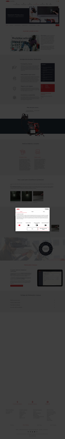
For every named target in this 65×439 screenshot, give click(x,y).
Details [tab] (32, 211)
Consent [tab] (21, 211)
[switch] (28, 225)
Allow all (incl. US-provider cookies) (43, 229)
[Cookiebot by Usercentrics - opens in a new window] (45, 209)
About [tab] (44, 211)
